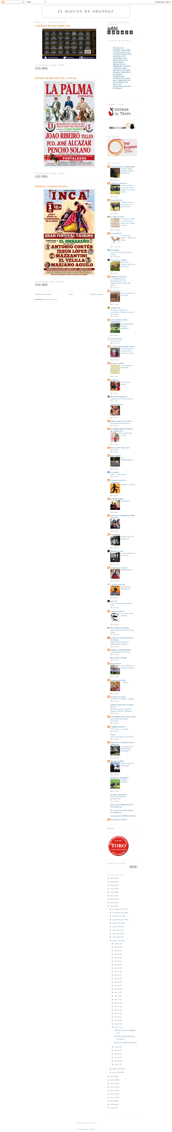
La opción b (114, 472)
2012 (112, 1094)
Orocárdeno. (115, 534)
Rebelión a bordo (116, 551)
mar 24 (117, 968)
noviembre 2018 (118, 912)
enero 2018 (116, 1072)
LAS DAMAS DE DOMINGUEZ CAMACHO (127, 749)
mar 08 (117, 1024)
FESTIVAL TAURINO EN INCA (51, 186)
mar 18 (117, 989)
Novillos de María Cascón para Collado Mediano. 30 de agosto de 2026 (128, 188)
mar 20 (117, 982)
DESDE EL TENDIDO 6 (119, 778)
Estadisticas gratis (86, 1129)
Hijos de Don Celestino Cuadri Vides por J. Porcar (128, 264)
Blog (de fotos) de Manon (119, 627)
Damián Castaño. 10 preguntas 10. (127, 537)
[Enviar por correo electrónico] (36, 68)
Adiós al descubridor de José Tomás (122, 737)
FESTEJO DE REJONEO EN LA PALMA (56, 78)
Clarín (112, 734)
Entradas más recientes (43, 294)
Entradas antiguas (97, 294)
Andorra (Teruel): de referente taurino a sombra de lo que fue (127, 351)
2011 (112, 1097)
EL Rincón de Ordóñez (86, 11)
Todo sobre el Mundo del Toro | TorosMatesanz (122, 805)
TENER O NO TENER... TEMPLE (122, 699)
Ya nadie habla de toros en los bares (128, 554)
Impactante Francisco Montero (120, 423)
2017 (112, 1076)
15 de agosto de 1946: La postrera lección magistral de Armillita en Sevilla (128, 222)
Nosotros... (111, 828)
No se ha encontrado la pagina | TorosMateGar (122, 811)
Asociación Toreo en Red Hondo (122, 166)
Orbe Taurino (115, 455)
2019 (112, 902)
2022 (112, 892)
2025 (112, 881)
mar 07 (117, 1027)
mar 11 (117, 1013)
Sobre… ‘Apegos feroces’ (118, 474)
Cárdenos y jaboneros (118, 183)
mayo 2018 (116, 933)
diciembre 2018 (118, 909)
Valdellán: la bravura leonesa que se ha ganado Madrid (127, 204)
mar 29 (117, 950)
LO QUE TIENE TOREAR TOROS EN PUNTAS (127, 171)
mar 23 (117, 971)
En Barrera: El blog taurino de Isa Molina (122, 638)
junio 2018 (116, 930)
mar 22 (117, 975)
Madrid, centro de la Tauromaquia (127, 764)
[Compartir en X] (41, 68)
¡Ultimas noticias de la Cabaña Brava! (121, 705)
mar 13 (117, 1006)
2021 (112, 895)
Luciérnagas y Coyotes (118, 567)
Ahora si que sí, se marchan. (119, 729)
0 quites (61, 65)
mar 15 (117, 999)
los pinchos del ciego (118, 680)
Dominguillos (115, 291)
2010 (112, 1101)
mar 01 (117, 1064)
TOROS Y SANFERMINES (120, 650)
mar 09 (117, 1020)
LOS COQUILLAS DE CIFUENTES (118, 320)
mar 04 (117, 1054)
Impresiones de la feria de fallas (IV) (122, 399)
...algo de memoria (117, 611)
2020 (112, 899)
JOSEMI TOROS (116, 499)
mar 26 (117, 961)
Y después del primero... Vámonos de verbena (128, 237)
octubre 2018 (117, 916)
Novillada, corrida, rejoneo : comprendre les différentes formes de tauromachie (122, 312)
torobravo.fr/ (115, 307)
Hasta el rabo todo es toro (120, 447)
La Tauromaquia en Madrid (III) (127, 366)
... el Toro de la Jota (117, 584)
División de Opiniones (118, 396)
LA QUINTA (125, 501)
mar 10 (117, 1017)
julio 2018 (116, 926)
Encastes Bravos (116, 200)
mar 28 (117, 954)
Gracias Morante (115, 341)
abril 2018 (116, 937)
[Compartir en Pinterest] (46, 68)
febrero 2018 (117, 1068)
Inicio (71, 294)
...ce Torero (124, 682)
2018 (112, 906)
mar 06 (117, 1047)
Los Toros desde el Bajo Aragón (122, 346)
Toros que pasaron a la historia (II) (128, 294)
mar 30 (117, 947)
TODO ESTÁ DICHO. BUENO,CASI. (118, 798)
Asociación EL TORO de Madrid (122, 815)
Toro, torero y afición (118, 260)
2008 (112, 1108)
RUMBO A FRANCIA (124, 781)
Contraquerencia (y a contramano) (118, 481)
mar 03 (117, 1057)
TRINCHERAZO (126, 570)
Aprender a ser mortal (128, 484)
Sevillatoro (114, 380)
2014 (112, 1087)
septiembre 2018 (118, 919)
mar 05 (117, 1050)
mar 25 (117, 964)
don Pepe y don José (118, 696)
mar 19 (117, 985)
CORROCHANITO (117, 726)
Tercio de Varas (116, 338)
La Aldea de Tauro (117, 216)
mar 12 (117, 1010)
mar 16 (117, 996)
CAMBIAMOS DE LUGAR (119, 652)
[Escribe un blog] (38, 68)
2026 (112, 878)
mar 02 (117, 1061)
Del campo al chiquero (118, 819)
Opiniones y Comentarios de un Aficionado (122, 743)
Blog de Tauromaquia (118, 657)
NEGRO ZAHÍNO (117, 761)
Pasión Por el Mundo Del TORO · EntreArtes (122, 516)
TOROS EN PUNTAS (118, 276)
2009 (112, 1104)
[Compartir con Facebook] (43, 68)
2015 (112, 1083)
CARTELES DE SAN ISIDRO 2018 (52, 25)
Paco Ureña (114, 450)
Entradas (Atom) (51, 299)
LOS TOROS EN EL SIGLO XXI (122, 716)
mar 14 (117, 1003)
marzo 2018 (116, 940)
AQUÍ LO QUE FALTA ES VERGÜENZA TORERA (119, 643)
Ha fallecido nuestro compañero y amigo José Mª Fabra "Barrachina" (121, 710)
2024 (112, 885)
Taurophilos (115, 250)
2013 (112, 1090)
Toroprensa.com (116, 404)
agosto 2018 (117, 923)
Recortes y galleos (117, 363)
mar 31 (117, 943)
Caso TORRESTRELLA (127, 459)
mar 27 (117, 957)
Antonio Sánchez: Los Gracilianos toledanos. (128, 667)
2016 (112, 1080)
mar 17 (117, 992)
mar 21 (117, 978)
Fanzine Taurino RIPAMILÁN (126, 588)
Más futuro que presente (125, 383)
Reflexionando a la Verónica (121, 421)
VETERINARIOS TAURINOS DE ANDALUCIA (121, 430)
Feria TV (113, 601)
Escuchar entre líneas (118, 794)
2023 (112, 888)
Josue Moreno (115, 663)
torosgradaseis (115, 233)
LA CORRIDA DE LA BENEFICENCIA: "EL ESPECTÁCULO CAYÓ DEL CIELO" (120, 282)
